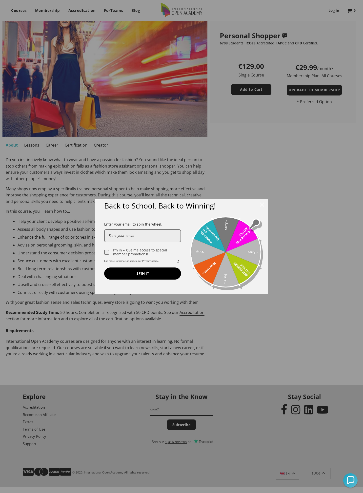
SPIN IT (143, 273)
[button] (350, 480)
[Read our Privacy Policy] (178, 262)
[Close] (262, 204)
